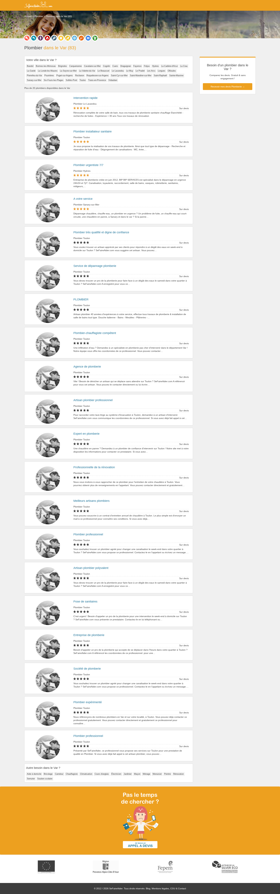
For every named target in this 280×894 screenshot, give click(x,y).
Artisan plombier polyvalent (90, 568)
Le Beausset (103, 71)
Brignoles (62, 66)
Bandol (30, 66)
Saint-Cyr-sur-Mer (119, 75)
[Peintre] (54, 38)
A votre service (83, 198)
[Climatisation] (74, 38)
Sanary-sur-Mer (34, 80)
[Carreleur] (88, 38)
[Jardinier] (95, 38)
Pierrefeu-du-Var (34, 75)
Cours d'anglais (102, 774)
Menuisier (157, 774)
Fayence (137, 66)
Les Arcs (151, 71)
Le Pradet (140, 71)
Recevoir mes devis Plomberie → (228, 86)
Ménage (146, 774)
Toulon (83, 80)
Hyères (155, 66)
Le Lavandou (118, 71)
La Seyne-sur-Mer (68, 71)
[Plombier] (33, 38)
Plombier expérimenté (87, 702)
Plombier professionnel (88, 534)
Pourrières (49, 75)
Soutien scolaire (44, 778)
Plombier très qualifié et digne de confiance (101, 232)
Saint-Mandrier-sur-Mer (140, 75)
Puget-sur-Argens (64, 75)
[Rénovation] (67, 38)
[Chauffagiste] (47, 38)
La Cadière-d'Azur (169, 66)
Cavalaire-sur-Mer (92, 66)
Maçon (137, 774)
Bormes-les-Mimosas (46, 66)
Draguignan (125, 66)
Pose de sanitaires (85, 601)
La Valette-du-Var (87, 71)
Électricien (116, 774)
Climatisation (86, 774)
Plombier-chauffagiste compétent (94, 333)
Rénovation (178, 774)
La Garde (31, 71)
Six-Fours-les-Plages (53, 80)
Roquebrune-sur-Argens (98, 75)
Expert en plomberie (86, 433)
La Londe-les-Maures (48, 71)
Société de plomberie (87, 668)
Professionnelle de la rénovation (94, 467)
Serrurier (31, 778)
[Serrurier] (26, 38)
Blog (148, 888)
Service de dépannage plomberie (94, 266)
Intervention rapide (85, 98)
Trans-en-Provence (97, 80)
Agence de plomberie (87, 366)
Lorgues (161, 71)
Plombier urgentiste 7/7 (88, 165)
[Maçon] (81, 38)
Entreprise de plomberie (88, 635)
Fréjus (147, 66)
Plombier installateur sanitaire (92, 131)
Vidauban (112, 80)
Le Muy (129, 71)
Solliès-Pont (71, 80)
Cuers (115, 66)
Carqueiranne (75, 66)
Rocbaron (79, 75)
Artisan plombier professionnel (93, 400)
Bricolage (48, 774)
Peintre (167, 774)
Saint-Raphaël (160, 75)
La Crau (183, 66)
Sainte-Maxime (176, 75)
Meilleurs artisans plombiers (91, 500)
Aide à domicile (34, 774)
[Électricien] (40, 38)
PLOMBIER (80, 299)
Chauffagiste (72, 774)
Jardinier (128, 774)
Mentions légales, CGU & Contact (169, 888)
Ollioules (172, 71)
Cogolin (106, 66)
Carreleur (59, 774)
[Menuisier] (61, 38)
